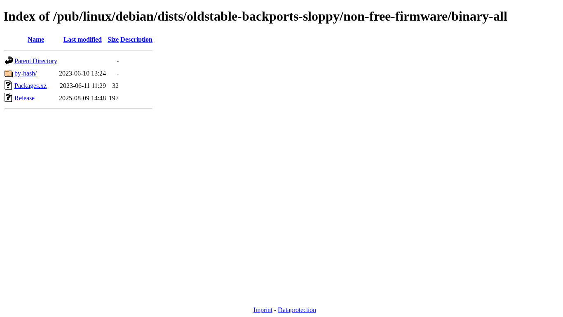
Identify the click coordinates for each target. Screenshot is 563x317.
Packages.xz (30, 85)
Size (113, 39)
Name (36, 39)
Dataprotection (297, 309)
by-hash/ (25, 73)
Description (136, 39)
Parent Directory (35, 60)
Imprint (262, 309)
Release (24, 98)
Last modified (82, 39)
